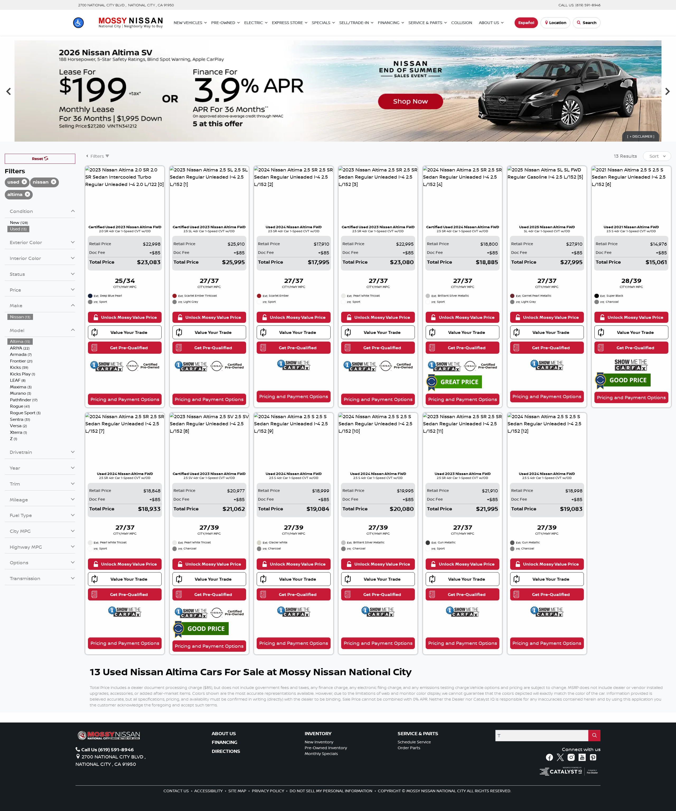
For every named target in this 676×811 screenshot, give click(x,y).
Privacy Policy (268, 791)
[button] (78, 22)
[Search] (594, 735)
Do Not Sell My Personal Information (331, 791)
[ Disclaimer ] (640, 136)
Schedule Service (414, 742)
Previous (8, 91)
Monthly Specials (321, 753)
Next (667, 91)
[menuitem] (41, 222)
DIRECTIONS (226, 751)
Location (557, 22)
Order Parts (409, 748)
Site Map (237, 791)
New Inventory (319, 742)
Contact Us (176, 791)
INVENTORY (318, 733)
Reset (38, 158)
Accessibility (209, 791)
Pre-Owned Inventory (326, 748)
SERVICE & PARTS (418, 733)
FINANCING (224, 742)
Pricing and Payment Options (125, 399)
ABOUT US (224, 733)
